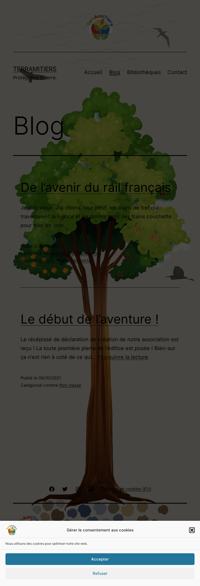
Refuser (100, 573)
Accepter (100, 559)
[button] (192, 530)
